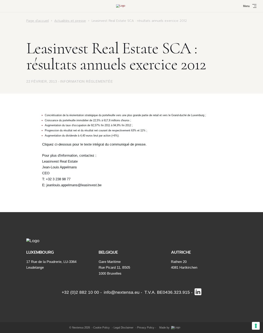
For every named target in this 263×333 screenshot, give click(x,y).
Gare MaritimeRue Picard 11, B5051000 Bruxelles (114, 268)
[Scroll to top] (250, 325)
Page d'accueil (37, 20)
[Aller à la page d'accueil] (131, 6)
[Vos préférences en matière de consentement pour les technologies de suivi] (256, 326)
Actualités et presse (70, 20)
